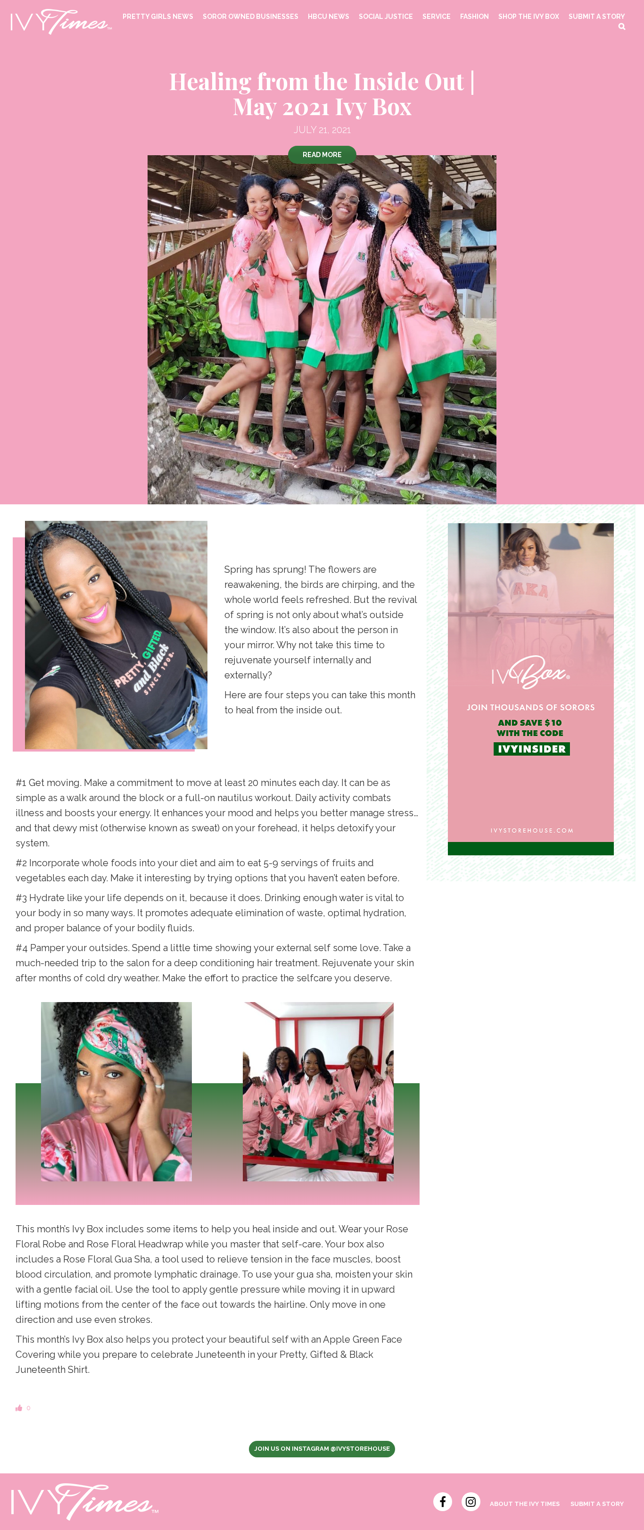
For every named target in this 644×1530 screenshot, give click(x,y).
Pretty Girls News (158, 16)
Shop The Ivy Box (528, 16)
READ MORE (322, 155)
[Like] (20, 1408)
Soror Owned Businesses (250, 16)
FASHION (474, 16)
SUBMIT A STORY (597, 16)
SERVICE (436, 16)
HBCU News (328, 16)
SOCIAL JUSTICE (386, 16)
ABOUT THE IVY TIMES (525, 1503)
